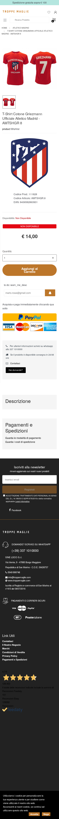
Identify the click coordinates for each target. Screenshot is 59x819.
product (6, 129)
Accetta (34, 814)
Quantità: (7, 251)
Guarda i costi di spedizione (20, 442)
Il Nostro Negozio (11, 644)
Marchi (6, 648)
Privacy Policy (9, 656)
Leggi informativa (22, 501)
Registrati (29, 489)
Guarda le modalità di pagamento (23, 438)
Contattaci (15, 363)
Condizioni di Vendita (13, 652)
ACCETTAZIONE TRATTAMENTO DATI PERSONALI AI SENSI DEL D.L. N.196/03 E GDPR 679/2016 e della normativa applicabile (31, 498)
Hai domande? (16, 369)
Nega (46, 814)
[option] (29, 68)
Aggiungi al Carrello (29, 270)
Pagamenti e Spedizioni (14, 659)
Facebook (16, 510)
